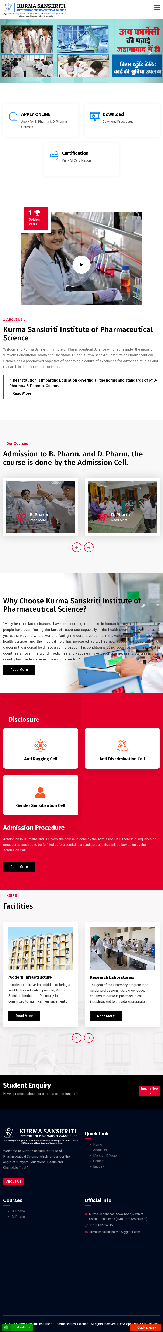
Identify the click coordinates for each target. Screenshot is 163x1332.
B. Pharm (39, 515)
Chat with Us (21, 1327)
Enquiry (98, 1166)
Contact (98, 1161)
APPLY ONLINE (35, 114)
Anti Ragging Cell (41, 758)
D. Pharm (120, 515)
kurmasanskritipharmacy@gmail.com (115, 1232)
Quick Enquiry (146, 1327)
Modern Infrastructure (30, 977)
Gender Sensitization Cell (40, 805)
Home (97, 1144)
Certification (75, 153)
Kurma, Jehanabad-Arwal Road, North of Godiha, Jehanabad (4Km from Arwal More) (118, 1216)
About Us (100, 1150)
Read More (22, 393)
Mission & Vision (105, 1155)
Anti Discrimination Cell (122, 758)
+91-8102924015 (101, 1225)
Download (113, 114)
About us (13, 1181)
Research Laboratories (112, 977)
